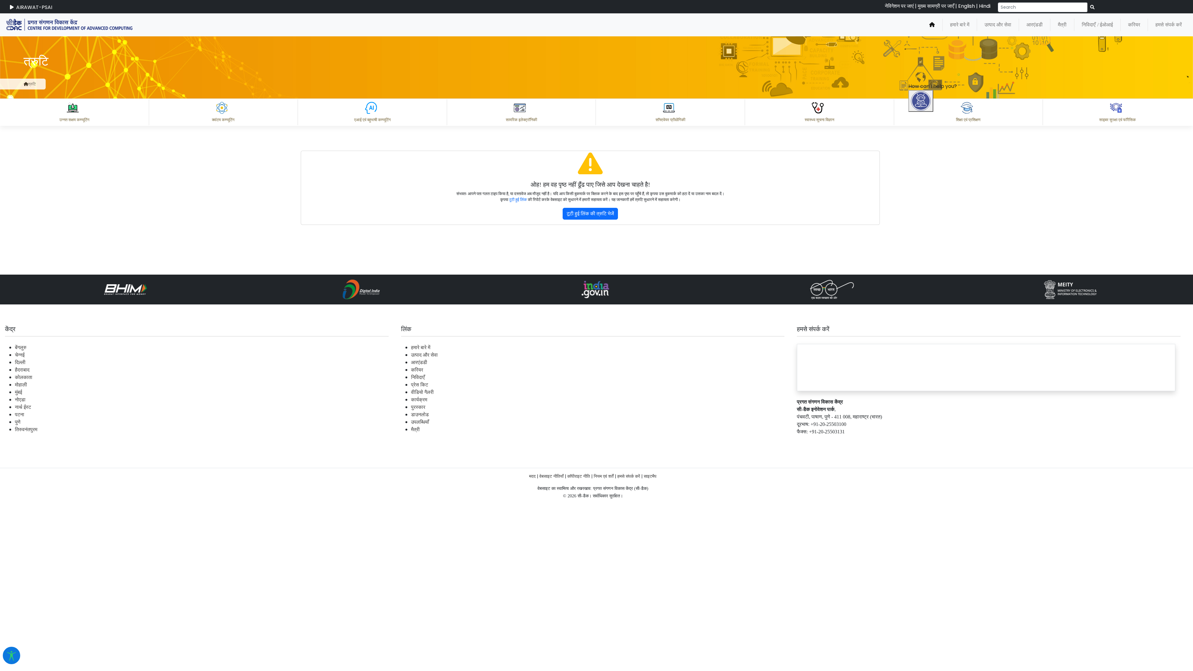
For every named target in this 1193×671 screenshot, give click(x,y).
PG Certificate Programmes (1001, 613)
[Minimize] (922, 260)
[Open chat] (920, 101)
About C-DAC (938, 613)
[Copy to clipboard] (928, 586)
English (966, 6)
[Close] (948, 260)
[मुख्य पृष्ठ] (932, 25)
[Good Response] (953, 586)
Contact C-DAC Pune (1153, 613)
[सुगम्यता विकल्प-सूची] (11, 655)
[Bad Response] (978, 586)
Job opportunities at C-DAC (1081, 613)
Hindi (984, 6)
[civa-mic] (1045, 647)
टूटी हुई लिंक (518, 200)
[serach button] (1092, 7)
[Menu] (922, 234)
